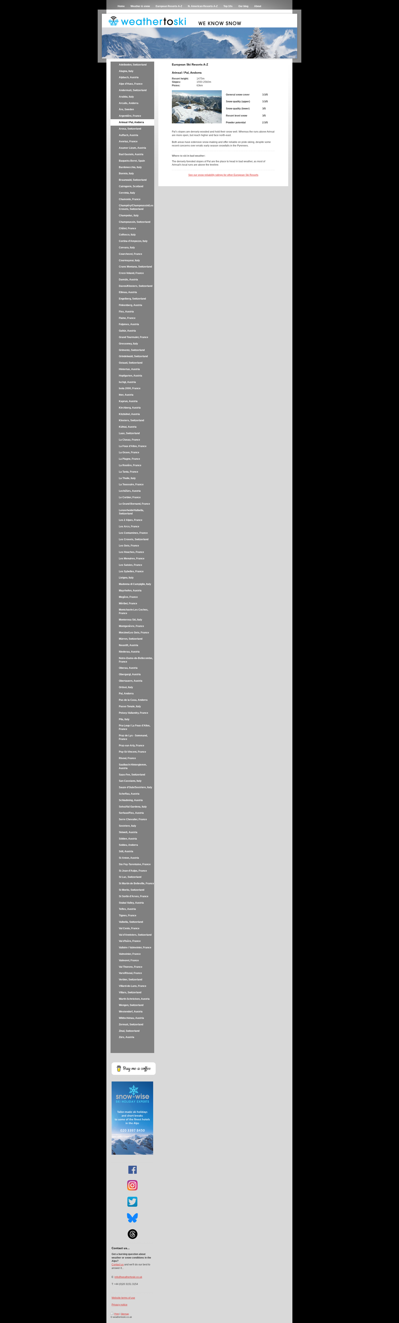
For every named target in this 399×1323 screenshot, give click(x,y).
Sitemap (125, 1314)
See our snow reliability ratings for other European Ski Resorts (223, 174)
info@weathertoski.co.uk (128, 1277)
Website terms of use (123, 1297)
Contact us (118, 1264)
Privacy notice (119, 1304)
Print (116, 1314)
